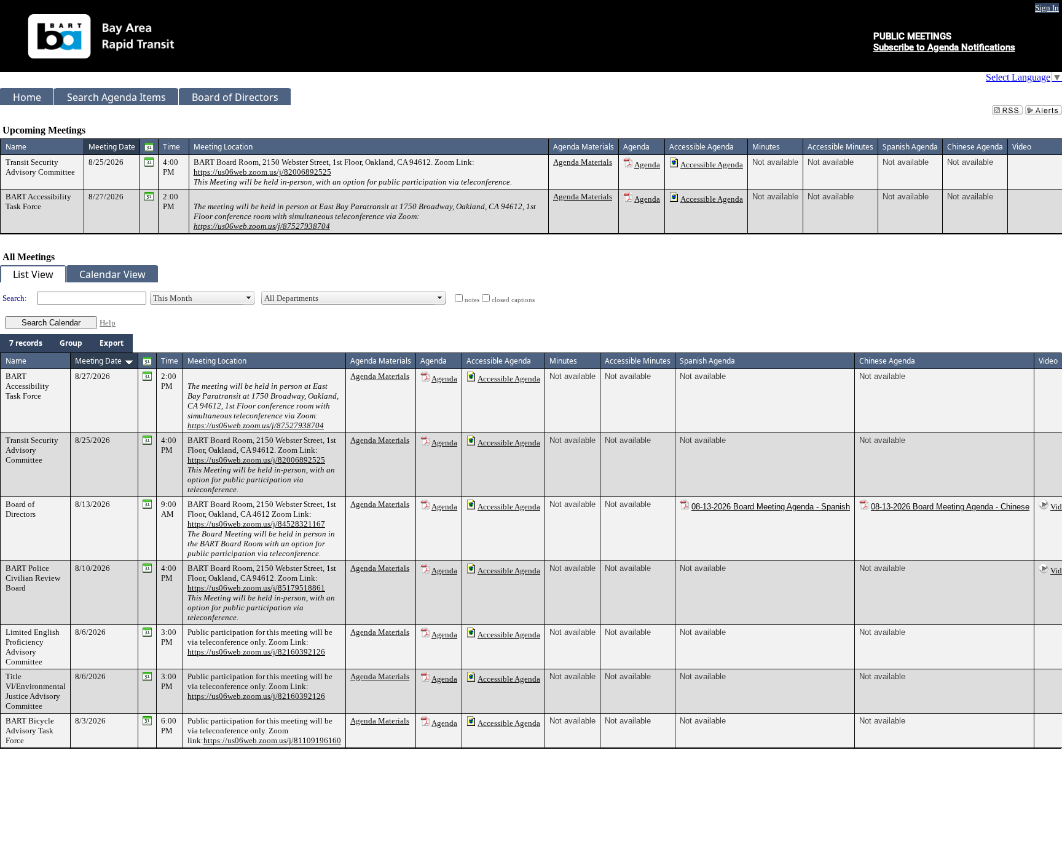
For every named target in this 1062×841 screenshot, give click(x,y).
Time (171, 146)
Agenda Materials (582, 162)
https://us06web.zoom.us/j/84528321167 (256, 523)
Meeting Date (111, 146)
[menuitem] (26, 343)
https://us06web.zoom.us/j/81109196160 (272, 740)
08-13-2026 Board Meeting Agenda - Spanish (770, 506)
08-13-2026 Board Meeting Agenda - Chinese (950, 506)
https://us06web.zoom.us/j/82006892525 (262, 172)
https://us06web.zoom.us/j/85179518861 (256, 587)
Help (108, 322)
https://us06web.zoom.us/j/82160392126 (256, 651)
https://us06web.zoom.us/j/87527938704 (262, 226)
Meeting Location (223, 146)
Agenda (647, 164)
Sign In (1047, 7)
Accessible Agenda (711, 164)
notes (472, 300)
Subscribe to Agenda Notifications (944, 47)
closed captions (513, 300)
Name (16, 146)
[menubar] (66, 343)
